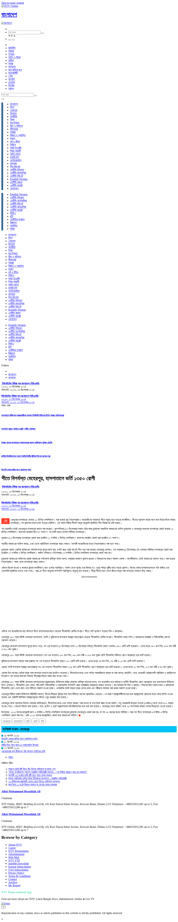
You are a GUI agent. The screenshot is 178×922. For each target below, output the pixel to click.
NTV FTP (14, 860)
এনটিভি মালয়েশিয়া (18, 172)
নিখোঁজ (11, 85)
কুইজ (12, 228)
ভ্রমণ (12, 138)
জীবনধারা (14, 129)
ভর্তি (28, 721)
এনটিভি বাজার (16, 182)
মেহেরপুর (6, 721)
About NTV (15, 844)
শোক (10, 76)
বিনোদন (13, 113)
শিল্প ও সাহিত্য (16, 125)
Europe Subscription (19, 866)
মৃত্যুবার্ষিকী (13, 72)
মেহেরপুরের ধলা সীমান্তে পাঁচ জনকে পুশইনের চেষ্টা (23, 751)
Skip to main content (12, 2)
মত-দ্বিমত (14, 122)
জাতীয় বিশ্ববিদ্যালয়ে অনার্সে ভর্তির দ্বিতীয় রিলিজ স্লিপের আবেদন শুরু (25, 456)
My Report (14, 885)
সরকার (11, 51)
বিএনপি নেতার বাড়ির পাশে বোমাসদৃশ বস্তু (16, 469)
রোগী (35, 721)
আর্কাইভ (13, 225)
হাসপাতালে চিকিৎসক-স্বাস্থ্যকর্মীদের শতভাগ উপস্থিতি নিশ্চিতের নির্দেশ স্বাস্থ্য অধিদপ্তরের (32, 415)
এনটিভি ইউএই (16, 175)
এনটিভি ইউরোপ (17, 169)
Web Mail (13, 857)
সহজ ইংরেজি (16, 147)
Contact (12, 879)
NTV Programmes (18, 851)
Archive (12, 882)
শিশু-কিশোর (15, 166)
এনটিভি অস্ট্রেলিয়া (18, 200)
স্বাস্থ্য (13, 132)
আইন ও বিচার (14, 57)
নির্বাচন (13, 144)
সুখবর (10, 63)
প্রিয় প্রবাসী (15, 150)
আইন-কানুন (15, 154)
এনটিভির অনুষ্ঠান (17, 219)
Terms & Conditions (19, 876)
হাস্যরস (13, 163)
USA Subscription (18, 869)
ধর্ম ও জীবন (15, 141)
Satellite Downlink (18, 863)
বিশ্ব (12, 107)
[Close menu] (2, 99)
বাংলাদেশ (9, 14)
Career (12, 847)
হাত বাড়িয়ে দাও (15, 69)
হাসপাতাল (18, 721)
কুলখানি (11, 79)
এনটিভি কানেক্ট (16, 185)
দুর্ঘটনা (11, 60)
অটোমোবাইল (15, 160)
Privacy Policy (16, 872)
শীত (42, 721)
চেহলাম (11, 82)
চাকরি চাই (14, 157)
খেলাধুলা (13, 110)
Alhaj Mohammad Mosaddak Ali (20, 791)
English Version (18, 179)
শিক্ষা (12, 119)
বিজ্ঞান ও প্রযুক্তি (18, 135)
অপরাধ (11, 54)
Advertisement (16, 854)
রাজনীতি (11, 47)
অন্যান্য (12, 66)
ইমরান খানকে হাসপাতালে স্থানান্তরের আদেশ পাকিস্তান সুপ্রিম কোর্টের (26, 442)
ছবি (11, 216)
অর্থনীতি (13, 116)
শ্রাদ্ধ (11, 88)
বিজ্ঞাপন (13, 222)
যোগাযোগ (14, 188)
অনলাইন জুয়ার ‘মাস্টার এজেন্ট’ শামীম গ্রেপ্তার (18, 429)
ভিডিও (13, 213)
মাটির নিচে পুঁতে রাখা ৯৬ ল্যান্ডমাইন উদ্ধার (19, 745)
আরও (10, 757)
